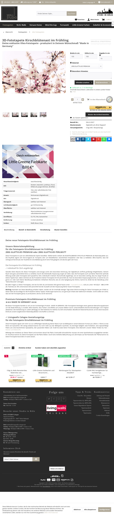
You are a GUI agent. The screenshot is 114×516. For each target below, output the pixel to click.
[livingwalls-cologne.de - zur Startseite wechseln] (9, 13)
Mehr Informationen (51, 513)
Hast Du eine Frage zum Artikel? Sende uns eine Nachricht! (91, 132)
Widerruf (107, 410)
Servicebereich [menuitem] (106, 2)
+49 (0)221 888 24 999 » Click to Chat (22, 428)
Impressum (106, 408)
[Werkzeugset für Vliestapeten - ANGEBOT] (70, 360)
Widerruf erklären (57, 469)
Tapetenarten (87, 413)
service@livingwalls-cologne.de (16, 397)
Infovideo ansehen (82, 83)
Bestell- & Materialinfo (27, 230)
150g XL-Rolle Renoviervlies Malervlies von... (17, 371)
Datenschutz (106, 405)
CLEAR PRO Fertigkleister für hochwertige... (97, 371)
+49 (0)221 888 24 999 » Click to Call (20, 426)
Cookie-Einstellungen (103, 415)
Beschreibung (9, 230)
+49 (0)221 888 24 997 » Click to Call (20, 399)
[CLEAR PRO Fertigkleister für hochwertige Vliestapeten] (97, 360)
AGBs (108, 413)
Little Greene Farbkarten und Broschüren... (43, 371)
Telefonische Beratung (79, 134)
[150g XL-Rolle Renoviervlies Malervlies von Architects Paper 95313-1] (16, 360)
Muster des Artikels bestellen (98, 115)
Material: (75, 63)
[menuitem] (56, 13)
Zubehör (8, 348)
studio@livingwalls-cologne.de (16, 424)
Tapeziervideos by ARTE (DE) (82, 400)
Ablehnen (77, 510)
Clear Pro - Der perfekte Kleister (84, 397)
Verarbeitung (45, 230)
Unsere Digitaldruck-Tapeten (82, 405)
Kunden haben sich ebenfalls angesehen (50, 348)
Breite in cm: (75, 53)
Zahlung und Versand (103, 395)
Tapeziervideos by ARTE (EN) (82, 403)
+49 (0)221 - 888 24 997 (11, 2)
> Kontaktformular (76, 285)
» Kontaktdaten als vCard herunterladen (15, 395)
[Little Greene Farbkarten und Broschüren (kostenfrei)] (43, 360)
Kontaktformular (105, 400)
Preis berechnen (102, 83)
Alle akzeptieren (90, 510)
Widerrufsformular (104, 398)
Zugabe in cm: (104, 53)
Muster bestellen (60, 230)
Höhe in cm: (89, 53)
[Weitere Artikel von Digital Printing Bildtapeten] (101, 42)
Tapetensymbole (86, 408)
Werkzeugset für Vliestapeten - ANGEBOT (70, 371)
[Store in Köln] (105, 12)
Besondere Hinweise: (80, 71)
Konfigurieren (105, 510)
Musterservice (105, 403)
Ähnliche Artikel (25, 348)
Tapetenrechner (86, 410)
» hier (74, 92)
